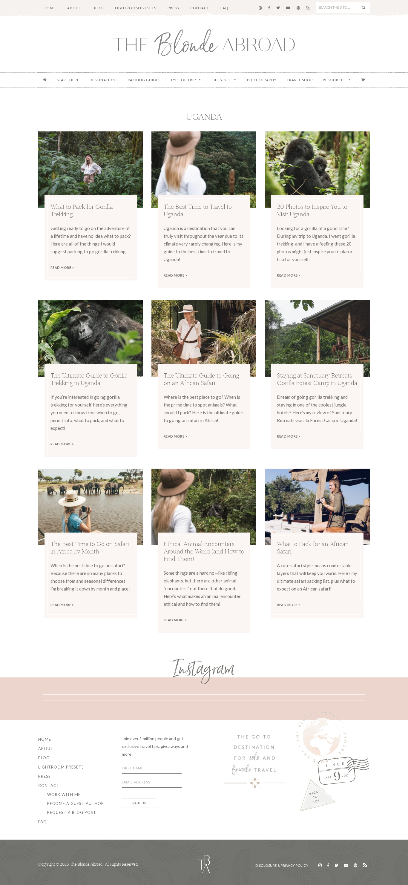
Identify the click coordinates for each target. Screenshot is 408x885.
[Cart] (363, 80)
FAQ (42, 821)
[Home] (45, 80)
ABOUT (45, 748)
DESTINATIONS (104, 80)
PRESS (44, 776)
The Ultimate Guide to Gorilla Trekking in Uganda (89, 379)
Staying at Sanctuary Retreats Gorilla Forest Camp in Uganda (317, 379)
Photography (262, 80)
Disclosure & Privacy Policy (282, 865)
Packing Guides (144, 80)
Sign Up (139, 803)
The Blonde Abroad (204, 42)
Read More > (62, 267)
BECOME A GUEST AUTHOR (75, 803)
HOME (44, 739)
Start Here (68, 80)
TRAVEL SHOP (300, 80)
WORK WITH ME (64, 794)
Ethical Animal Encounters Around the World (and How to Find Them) (204, 551)
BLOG (44, 757)
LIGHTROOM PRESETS (61, 767)
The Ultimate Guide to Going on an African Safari (201, 379)
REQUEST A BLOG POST (71, 812)
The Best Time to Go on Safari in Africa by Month (89, 547)
